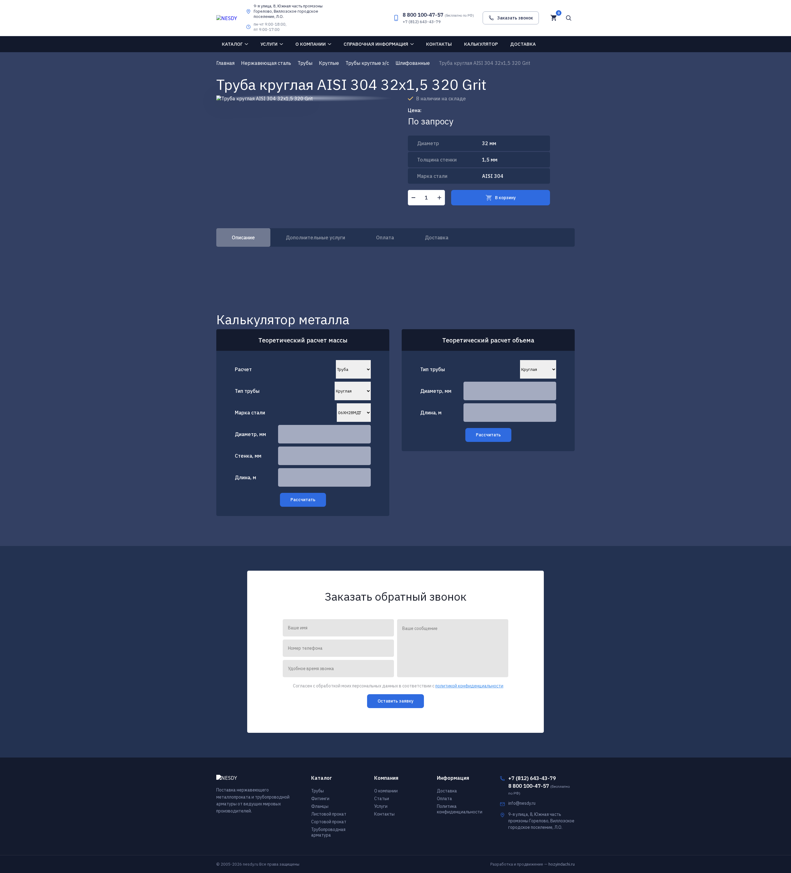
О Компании (310, 44)
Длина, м (245, 477)
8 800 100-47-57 (438, 14)
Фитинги (320, 798)
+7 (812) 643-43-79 (422, 21)
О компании (386, 791)
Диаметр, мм (250, 434)
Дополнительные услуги (315, 237)
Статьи (381, 798)
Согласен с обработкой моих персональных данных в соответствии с (398, 686)
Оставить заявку (395, 701)
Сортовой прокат (328, 822)
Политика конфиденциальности (459, 809)
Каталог (232, 44)
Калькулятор (481, 44)
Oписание (243, 237)
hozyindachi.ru (561, 864)
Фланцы (319, 806)
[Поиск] (568, 18)
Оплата (385, 237)
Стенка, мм (248, 456)
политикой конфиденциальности (469, 686)
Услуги (268, 44)
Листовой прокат (328, 814)
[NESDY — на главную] (226, 18)
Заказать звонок (515, 18)
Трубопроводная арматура (328, 832)
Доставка (523, 44)
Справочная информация (376, 44)
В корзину (505, 197)
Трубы (317, 791)
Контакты (439, 44)
